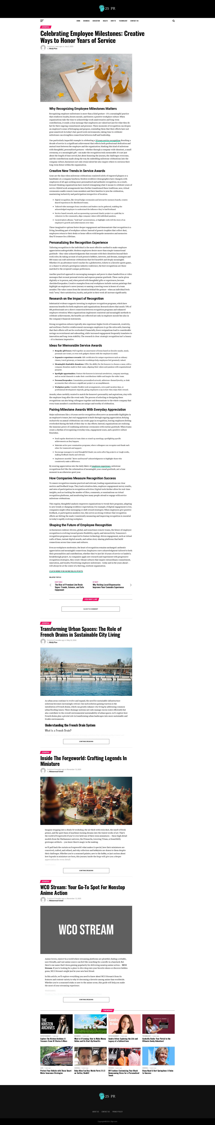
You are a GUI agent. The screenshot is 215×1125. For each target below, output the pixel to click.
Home (78, 21)
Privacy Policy (117, 1111)
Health (105, 21)
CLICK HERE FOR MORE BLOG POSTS (66, 571)
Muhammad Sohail (56, 771)
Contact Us (134, 21)
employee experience (101, 466)
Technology (123, 21)
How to (113, 21)
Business (86, 21)
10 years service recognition (108, 140)
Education (96, 21)
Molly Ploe (53, 48)
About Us (95, 1111)
